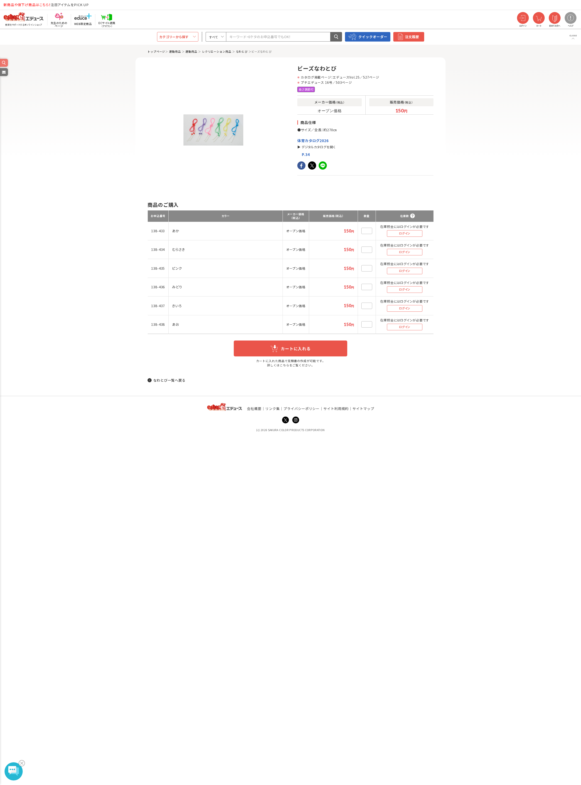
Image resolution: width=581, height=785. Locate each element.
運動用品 (175, 51)
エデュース (15, 4)
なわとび (242, 51)
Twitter (285, 420)
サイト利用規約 (336, 408)
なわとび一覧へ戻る (169, 380)
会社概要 (254, 408)
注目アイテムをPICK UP (46, 4)
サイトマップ (363, 408)
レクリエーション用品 (216, 51)
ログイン (404, 233)
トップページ (156, 51)
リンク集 (272, 408)
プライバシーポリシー (301, 408)
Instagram (295, 420)
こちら (284, 365)
